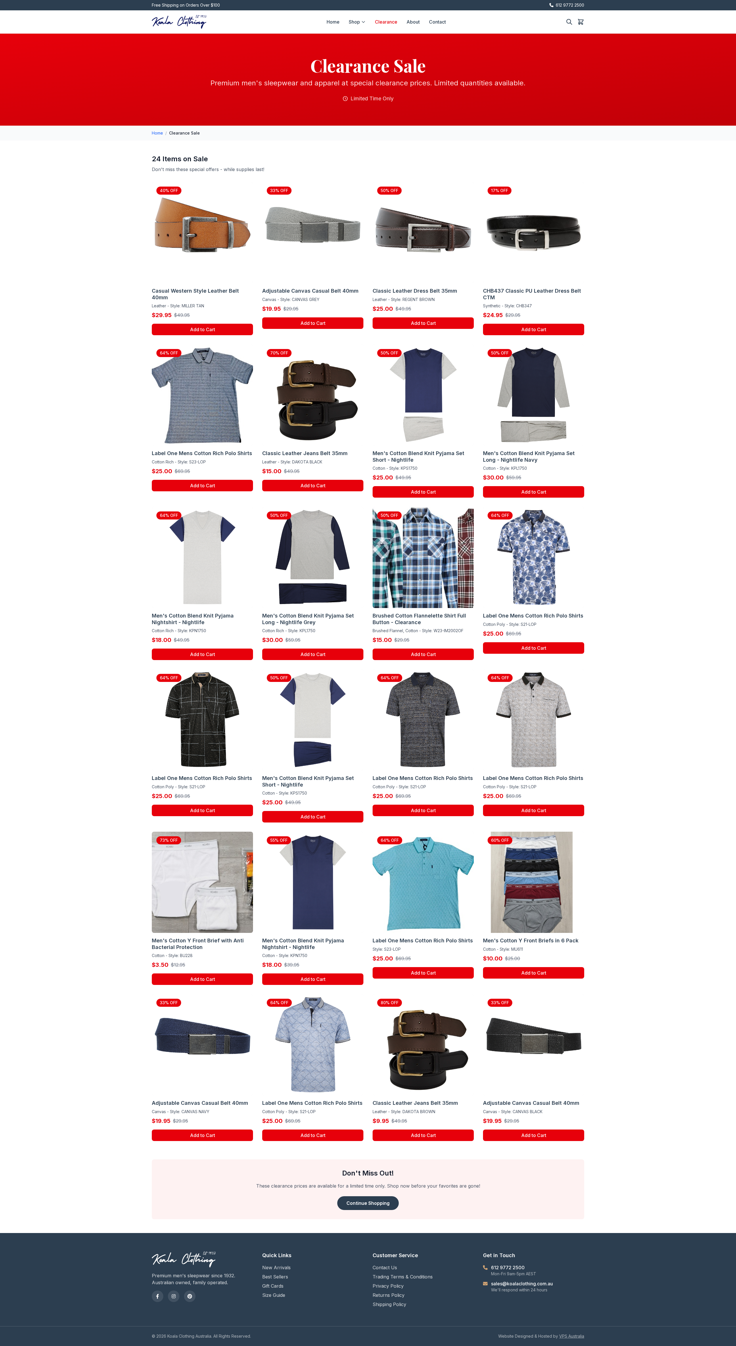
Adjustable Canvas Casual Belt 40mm (310, 291)
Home (333, 22)
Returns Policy (389, 1295)
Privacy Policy (388, 1286)
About (413, 22)
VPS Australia (571, 1336)
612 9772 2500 (570, 5)
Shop (354, 22)
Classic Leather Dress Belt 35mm (415, 291)
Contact (437, 22)
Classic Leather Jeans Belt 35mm (305, 453)
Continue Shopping (368, 1203)
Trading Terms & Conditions (403, 1277)
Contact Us (385, 1267)
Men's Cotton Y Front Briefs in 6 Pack (530, 940)
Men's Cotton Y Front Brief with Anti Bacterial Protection (198, 943)
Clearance (386, 22)
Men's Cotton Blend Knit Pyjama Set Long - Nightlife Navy (529, 456)
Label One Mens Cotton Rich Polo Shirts (202, 453)
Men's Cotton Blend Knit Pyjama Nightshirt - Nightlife (193, 619)
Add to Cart (202, 329)
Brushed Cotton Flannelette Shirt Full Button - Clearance (419, 619)
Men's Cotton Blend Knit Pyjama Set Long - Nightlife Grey (308, 619)
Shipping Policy (389, 1304)
